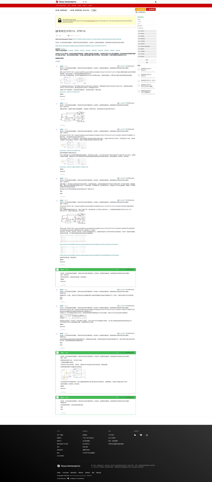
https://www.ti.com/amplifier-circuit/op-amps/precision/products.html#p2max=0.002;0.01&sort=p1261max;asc (89, 244)
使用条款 (87, 472)
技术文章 (74, 5)
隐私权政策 (73, 472)
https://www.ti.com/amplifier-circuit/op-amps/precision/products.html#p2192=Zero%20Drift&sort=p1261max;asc (89, 255)
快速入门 (85, 5)
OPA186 (142, 36)
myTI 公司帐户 (112, 438)
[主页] (67, 1)
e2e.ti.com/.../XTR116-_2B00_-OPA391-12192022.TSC (74, 167)
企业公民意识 (60, 455)
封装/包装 (85, 447)
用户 (156, 2)
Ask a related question (90, 20)
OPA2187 (142, 43)
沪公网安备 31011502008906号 (77, 478)
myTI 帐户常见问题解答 (89, 452)
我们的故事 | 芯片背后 (62, 444)
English (90, 5)
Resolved (140, 17)
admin (60, 35)
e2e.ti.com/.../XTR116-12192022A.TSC (70, 150)
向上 (60, 100)
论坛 (69, 5)
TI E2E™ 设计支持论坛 (88, 438)
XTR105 (142, 54)
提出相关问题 (141, 9)
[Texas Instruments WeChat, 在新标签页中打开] (135, 435)
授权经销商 (121, 444)
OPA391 (142, 49)
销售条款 (81, 472)
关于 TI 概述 (60, 435)
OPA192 (142, 33)
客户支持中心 (86, 444)
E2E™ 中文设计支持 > (61, 5)
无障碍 (58, 472)
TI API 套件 (111, 435)
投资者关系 (60, 450)
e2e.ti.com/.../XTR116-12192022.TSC (70, 92)
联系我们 (85, 435)
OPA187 (142, 56)
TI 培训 (79, 5)
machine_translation (145, 46)
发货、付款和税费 (113, 441)
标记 (147, 60)
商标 (93, 472)
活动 (58, 447)
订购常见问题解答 (113, 444)
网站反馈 (98, 472)
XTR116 (142, 31)
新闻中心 (59, 441)
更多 (94, 10)
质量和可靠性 (86, 450)
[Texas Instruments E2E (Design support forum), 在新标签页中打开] (141, 435)
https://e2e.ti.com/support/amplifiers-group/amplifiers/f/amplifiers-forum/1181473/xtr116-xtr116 (80, 45)
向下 (64, 100)
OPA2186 (142, 38)
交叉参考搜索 (86, 441)
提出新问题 (152, 9)
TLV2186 (142, 41)
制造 (58, 452)
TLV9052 (142, 51)
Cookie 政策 (66, 472)
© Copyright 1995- (63, 475)
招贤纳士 (59, 438)
